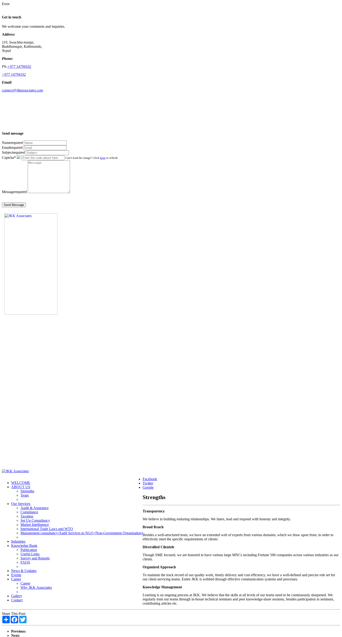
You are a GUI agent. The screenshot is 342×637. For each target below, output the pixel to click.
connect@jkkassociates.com (22, 90)
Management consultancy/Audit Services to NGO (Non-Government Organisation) (81, 533)
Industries (18, 541)
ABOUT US (20, 487)
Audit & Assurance (34, 508)
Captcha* (9, 158)
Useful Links (30, 554)
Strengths (27, 491)
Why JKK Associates (36, 587)
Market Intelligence (34, 525)
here (102, 158)
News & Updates (24, 571)
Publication (28, 550)
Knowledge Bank (24, 546)
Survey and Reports (35, 558)
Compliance (29, 512)
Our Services (20, 504)
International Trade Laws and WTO (46, 529)
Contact (17, 600)
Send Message (14, 205)
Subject (13, 152)
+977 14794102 (19, 66)
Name (12, 143)
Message (14, 192)
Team (24, 495)
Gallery (16, 596)
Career (16, 579)
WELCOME (20, 483)
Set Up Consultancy (35, 520)
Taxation (26, 516)
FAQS (25, 562)
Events (16, 575)
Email (12, 148)
